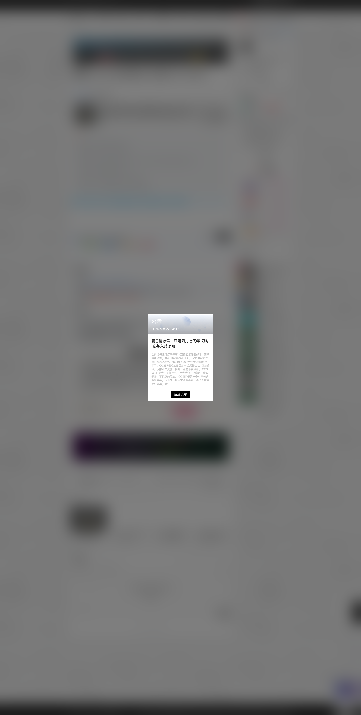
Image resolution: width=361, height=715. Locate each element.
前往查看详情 (180, 394)
